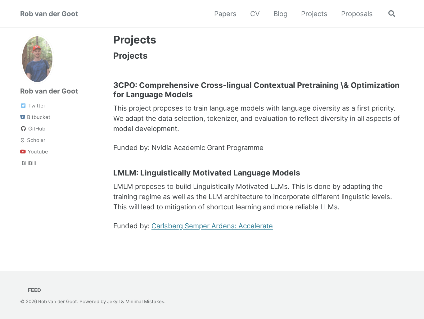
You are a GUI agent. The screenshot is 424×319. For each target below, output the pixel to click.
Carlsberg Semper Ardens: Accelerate (212, 226)
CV (255, 14)
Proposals (357, 14)
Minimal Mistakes (144, 301)
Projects (314, 14)
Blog (280, 14)
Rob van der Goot (49, 14)
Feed (34, 290)
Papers (225, 14)
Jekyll (113, 301)
